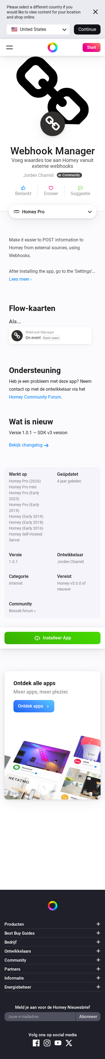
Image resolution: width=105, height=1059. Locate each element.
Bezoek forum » (22, 611)
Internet (16, 583)
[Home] (53, 47)
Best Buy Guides (19, 933)
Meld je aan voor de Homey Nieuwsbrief (52, 1007)
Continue (87, 29)
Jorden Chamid (70, 561)
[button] (38, 29)
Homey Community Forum (35, 397)
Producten (14, 924)
